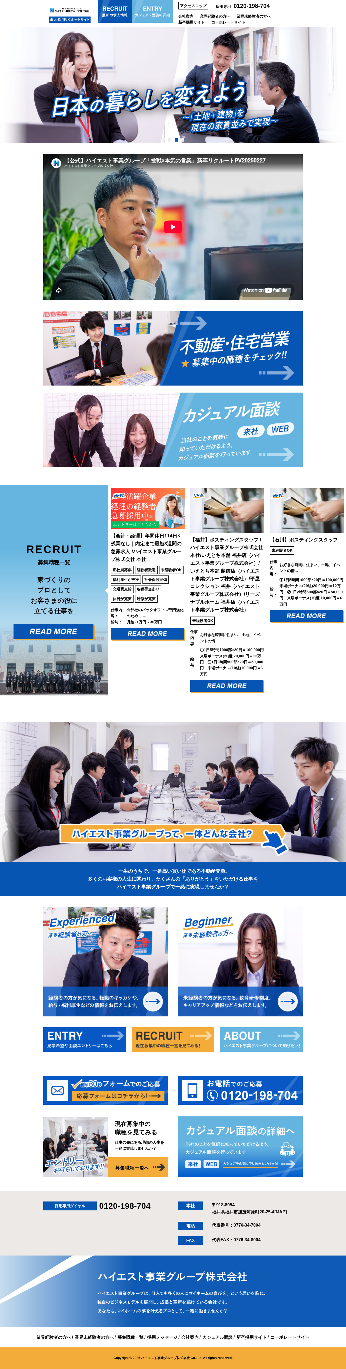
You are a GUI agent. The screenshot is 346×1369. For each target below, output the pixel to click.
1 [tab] (163, 140)
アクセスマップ (193, 6)
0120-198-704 (252, 5)
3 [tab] (176, 140)
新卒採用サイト (191, 22)
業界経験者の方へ (215, 16)
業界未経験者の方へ (254, 16)
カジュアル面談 (217, 1337)
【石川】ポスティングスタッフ (233, 540)
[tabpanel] (173, 85)
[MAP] (280, 1212)
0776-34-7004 (247, 1225)
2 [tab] (170, 140)
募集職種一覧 (131, 1337)
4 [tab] (183, 140)
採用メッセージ (162, 1337)
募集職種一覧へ (132, 1168)
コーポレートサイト (228, 22)
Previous (104, 590)
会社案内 (186, 16)
